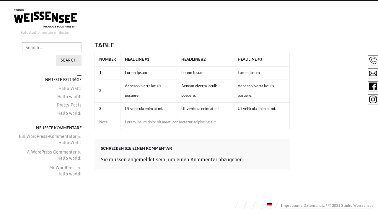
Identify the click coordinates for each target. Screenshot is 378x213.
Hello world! (69, 96)
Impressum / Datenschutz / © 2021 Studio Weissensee (327, 205)
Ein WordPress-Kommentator (47, 136)
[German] (269, 204)
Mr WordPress (62, 167)
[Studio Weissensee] (45, 19)
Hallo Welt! (70, 88)
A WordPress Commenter (51, 152)
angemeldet (141, 159)
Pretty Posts (69, 104)
